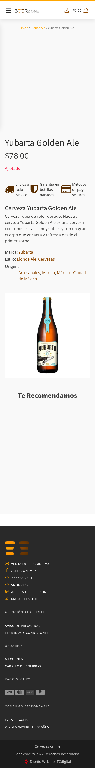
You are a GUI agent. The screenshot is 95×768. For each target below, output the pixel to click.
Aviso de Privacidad (23, 626)
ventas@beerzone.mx (30, 564)
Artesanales (29, 272)
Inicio (24, 28)
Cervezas (46, 259)
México (48, 272)
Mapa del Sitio (24, 599)
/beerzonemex (24, 571)
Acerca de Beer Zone (29, 592)
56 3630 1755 (22, 585)
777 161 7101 (22, 578)
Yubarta (26, 252)
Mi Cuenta (14, 659)
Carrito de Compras (23, 666)
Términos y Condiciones (27, 633)
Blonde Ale (38, 28)
